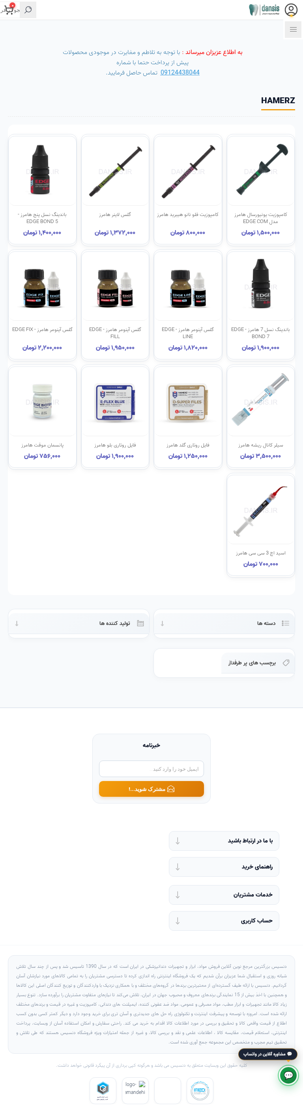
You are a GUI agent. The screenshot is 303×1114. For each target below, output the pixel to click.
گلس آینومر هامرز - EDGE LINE (188, 333)
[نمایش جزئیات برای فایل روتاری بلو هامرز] (115, 402)
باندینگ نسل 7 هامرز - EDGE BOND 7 (260, 333)
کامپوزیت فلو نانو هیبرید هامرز (188, 214)
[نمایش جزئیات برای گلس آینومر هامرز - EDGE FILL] (115, 287)
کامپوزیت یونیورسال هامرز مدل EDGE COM (260, 218)
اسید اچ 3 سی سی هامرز (261, 553)
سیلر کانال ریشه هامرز (260, 445)
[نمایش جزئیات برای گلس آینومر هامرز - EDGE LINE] (188, 287)
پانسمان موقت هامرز (42, 445)
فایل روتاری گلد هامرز (187, 445)
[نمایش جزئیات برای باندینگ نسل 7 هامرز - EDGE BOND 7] (261, 287)
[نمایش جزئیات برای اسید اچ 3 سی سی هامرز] (261, 510)
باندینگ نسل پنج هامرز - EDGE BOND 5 (42, 218)
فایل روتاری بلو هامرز (115, 445)
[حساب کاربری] (291, 10)
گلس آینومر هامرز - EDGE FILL (115, 333)
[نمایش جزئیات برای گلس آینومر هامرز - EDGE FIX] (42, 287)
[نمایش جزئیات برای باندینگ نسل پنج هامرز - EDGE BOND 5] (42, 171)
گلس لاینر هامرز (115, 214)
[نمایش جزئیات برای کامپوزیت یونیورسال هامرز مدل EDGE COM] (261, 171)
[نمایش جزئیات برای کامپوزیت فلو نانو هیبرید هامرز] (188, 171)
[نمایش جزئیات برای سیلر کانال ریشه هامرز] (261, 402)
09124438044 (180, 73)
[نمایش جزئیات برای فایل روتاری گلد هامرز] (188, 402)
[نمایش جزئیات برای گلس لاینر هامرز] (115, 171)
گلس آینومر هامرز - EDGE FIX (42, 329)
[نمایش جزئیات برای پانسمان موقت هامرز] (42, 402)
